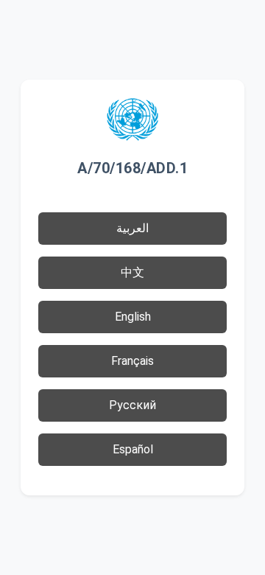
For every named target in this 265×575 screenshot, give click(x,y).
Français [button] (132, 361)
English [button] (133, 317)
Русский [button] (132, 405)
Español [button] (133, 449)
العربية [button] (132, 228)
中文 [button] (132, 272)
